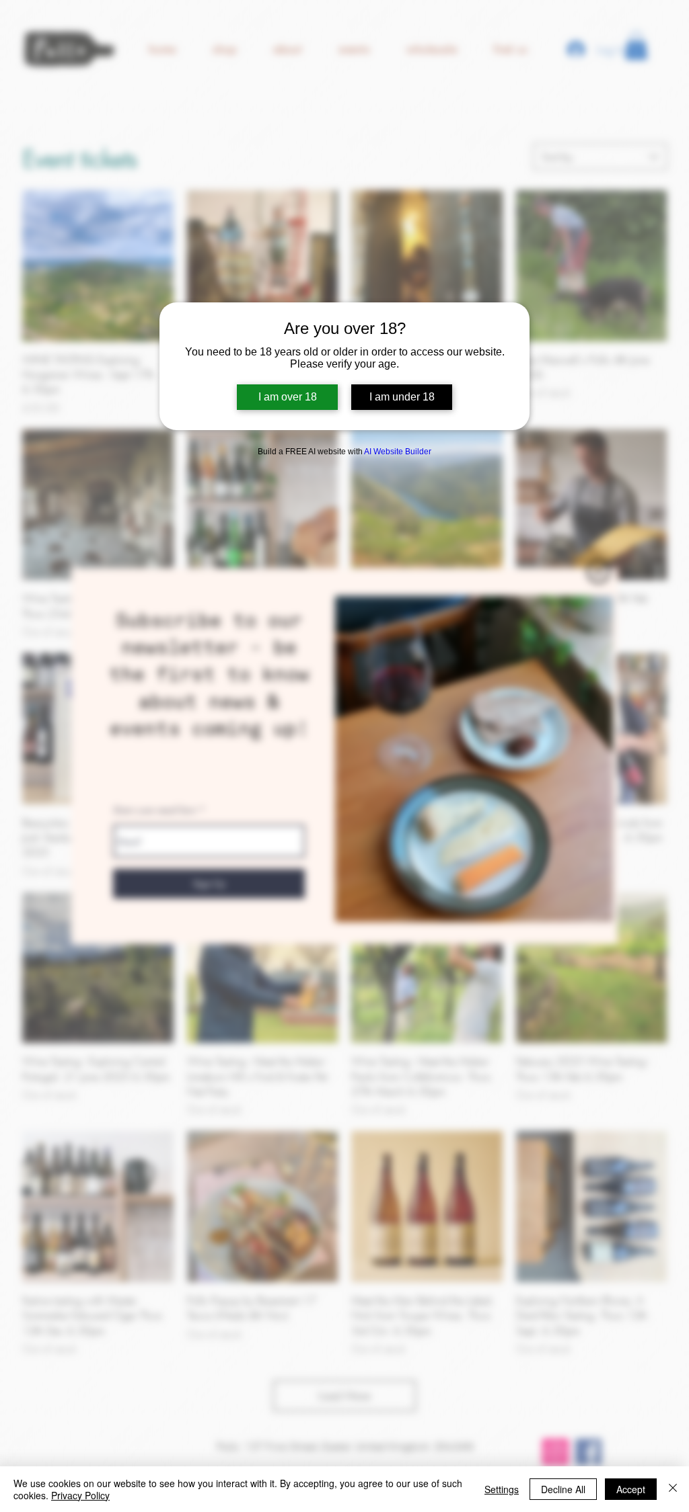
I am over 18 (287, 397)
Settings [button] (501, 1489)
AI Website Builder (397, 451)
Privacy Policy (80, 1495)
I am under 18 (402, 397)
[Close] (673, 1489)
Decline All (563, 1489)
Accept (630, 1489)
